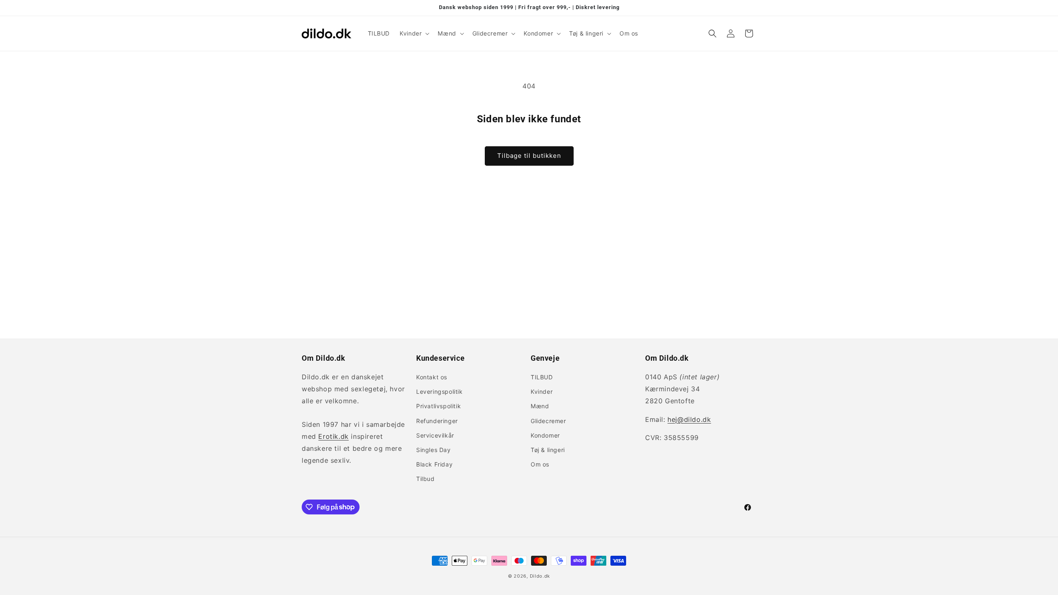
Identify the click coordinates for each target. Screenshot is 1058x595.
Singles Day (433, 449)
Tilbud (425, 478)
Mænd (540, 405)
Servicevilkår (435, 435)
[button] (414, 33)
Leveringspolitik (439, 391)
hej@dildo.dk (689, 419)
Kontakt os (431, 377)
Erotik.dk (333, 436)
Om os (540, 464)
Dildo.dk (540, 576)
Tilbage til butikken (529, 155)
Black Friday (434, 464)
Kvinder (542, 391)
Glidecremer (548, 420)
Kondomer (545, 435)
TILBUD (542, 377)
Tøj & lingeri (548, 449)
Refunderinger (437, 420)
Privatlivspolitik (438, 405)
